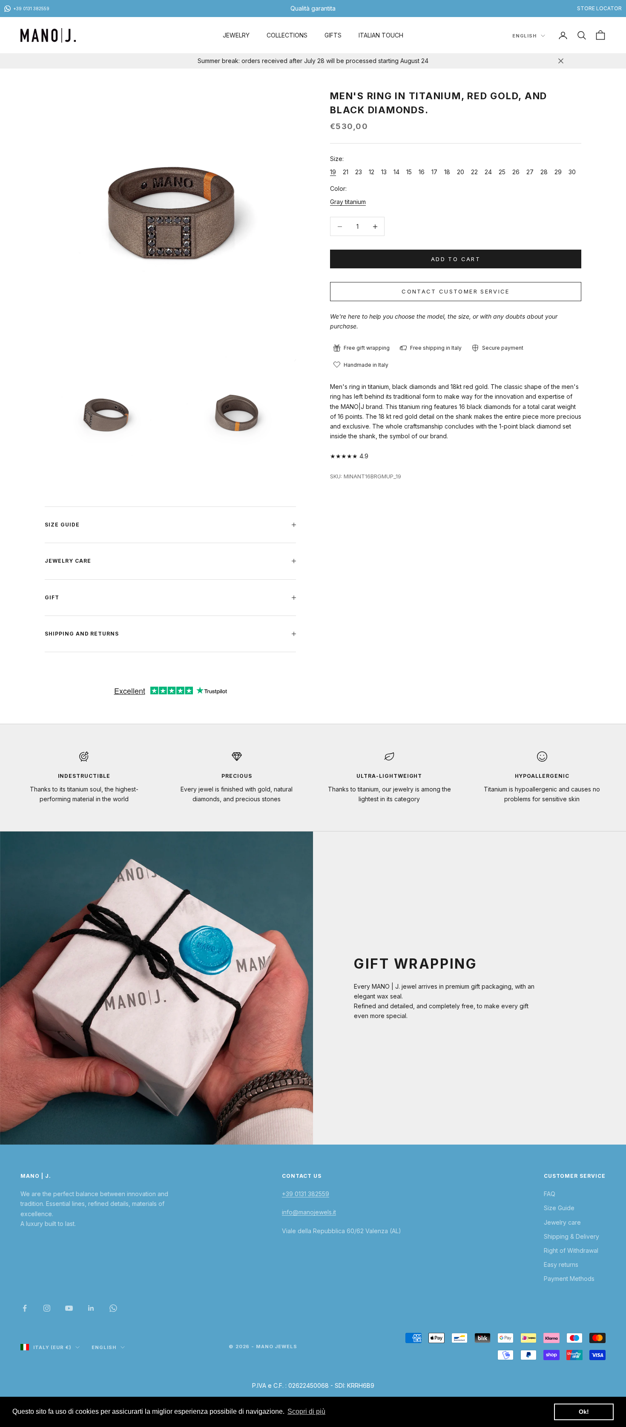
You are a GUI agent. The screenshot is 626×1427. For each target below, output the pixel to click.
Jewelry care (562, 1222)
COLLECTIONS (287, 35)
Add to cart (455, 259)
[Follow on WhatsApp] (113, 1308)
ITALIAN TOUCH (381, 35)
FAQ (549, 1193)
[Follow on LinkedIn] (91, 1308)
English (524, 36)
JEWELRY (236, 35)
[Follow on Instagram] (47, 1308)
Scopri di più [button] (306, 1411)
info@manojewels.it (309, 1212)
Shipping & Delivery (571, 1236)
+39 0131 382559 (305, 1193)
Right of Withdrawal (571, 1250)
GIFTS (333, 35)
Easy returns (561, 1264)
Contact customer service (455, 291)
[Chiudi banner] (561, 61)
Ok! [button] (584, 1411)
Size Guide (559, 1207)
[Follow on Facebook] (24, 1308)
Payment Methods (569, 1278)
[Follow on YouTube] (69, 1308)
